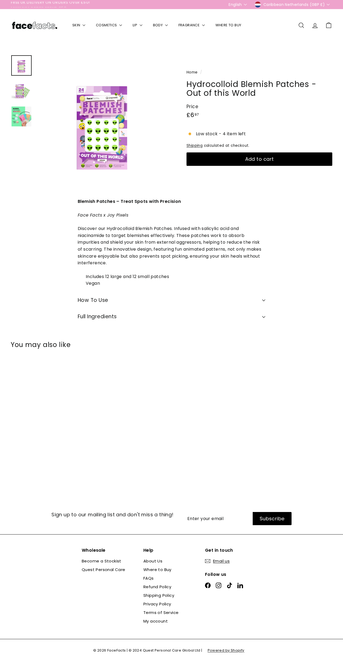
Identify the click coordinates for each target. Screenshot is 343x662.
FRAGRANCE (189, 25)
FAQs (148, 578)
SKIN (76, 25)
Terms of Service (160, 612)
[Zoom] (102, 121)
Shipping (195, 145)
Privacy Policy (157, 604)
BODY (158, 25)
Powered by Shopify (226, 650)
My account (155, 621)
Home (193, 72)
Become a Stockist (101, 561)
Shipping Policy (158, 595)
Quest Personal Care (103, 569)
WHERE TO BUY (228, 25)
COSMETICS (107, 25)
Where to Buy (157, 569)
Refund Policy (157, 587)
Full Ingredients (97, 316)
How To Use (93, 300)
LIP (135, 25)
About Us (152, 561)
